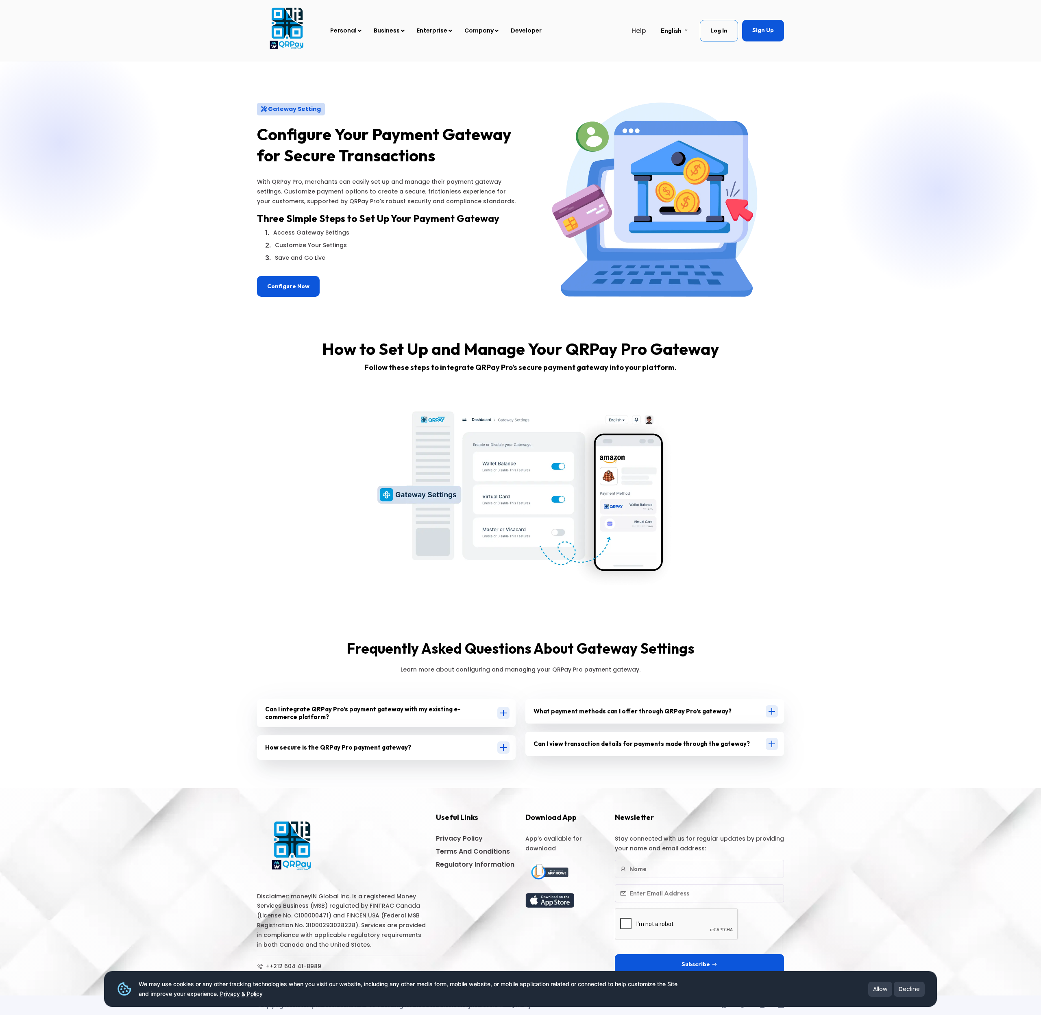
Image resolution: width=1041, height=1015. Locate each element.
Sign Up (763, 30)
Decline (909, 989)
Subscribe (696, 964)
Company (479, 30)
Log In (718, 30)
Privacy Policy (459, 838)
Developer (526, 30)
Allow (880, 989)
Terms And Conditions (473, 851)
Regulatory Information (475, 864)
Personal (344, 30)
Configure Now (288, 286)
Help (639, 30)
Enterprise (433, 30)
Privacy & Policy (241, 993)
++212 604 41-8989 (292, 966)
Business (387, 30)
